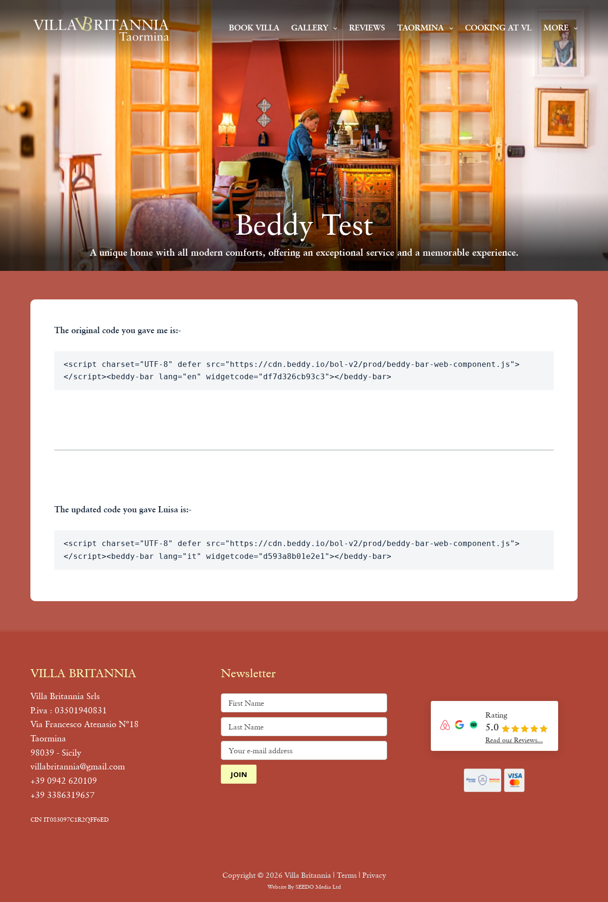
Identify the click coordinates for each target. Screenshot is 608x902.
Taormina (420, 28)
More (556, 28)
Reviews (367, 28)
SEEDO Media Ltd (318, 886)
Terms (347, 875)
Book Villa (254, 28)
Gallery (309, 28)
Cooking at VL (498, 28)
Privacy (374, 875)
